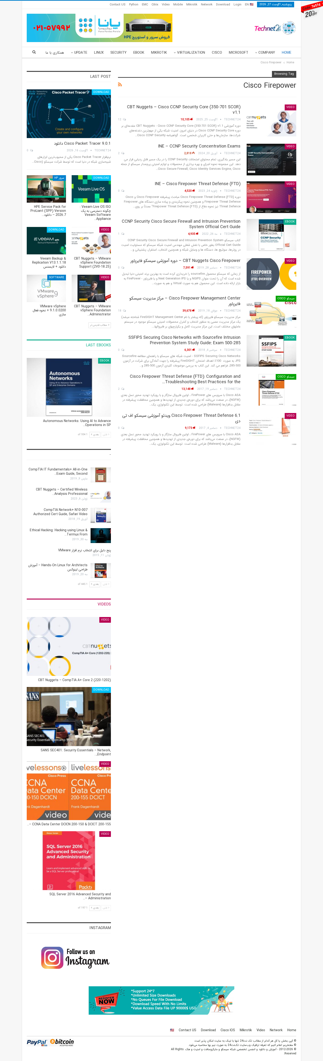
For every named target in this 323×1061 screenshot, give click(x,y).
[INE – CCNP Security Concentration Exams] (271, 159)
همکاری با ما (54, 53)
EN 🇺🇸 (249, 4)
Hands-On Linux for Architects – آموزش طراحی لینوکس (57, 567)
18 (120, 311)
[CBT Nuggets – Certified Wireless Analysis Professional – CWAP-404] (101, 495)
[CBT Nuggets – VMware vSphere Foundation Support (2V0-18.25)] (91, 240)
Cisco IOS (228, 1030)
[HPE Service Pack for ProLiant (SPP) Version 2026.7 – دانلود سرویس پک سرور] (46, 189)
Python (133, 4)
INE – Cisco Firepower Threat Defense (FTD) (197, 184)
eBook (138, 53)
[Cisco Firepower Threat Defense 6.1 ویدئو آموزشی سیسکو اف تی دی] (271, 429)
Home (286, 53)
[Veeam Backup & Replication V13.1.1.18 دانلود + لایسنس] (46, 240)
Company (266, 53)
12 (120, 119)
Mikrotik (191, 4)
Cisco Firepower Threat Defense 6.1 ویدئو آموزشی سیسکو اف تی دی (181, 418)
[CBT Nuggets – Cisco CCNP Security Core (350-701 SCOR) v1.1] (271, 120)
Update (80, 53)
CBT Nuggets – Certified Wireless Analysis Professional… (61, 491)
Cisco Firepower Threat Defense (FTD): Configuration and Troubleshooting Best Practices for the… (185, 379)
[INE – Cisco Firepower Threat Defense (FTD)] (271, 197)
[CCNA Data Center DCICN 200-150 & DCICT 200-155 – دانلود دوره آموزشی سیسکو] (69, 790)
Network (207, 4)
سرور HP (59, 178)
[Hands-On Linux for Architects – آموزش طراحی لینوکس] (101, 570)
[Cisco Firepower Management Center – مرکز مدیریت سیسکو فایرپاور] (271, 311)
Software (56, 277)
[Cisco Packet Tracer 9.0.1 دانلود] (69, 113)
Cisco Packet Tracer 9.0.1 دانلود (82, 143)
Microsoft (238, 53)
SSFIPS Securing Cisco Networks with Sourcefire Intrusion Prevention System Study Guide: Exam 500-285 (184, 340)
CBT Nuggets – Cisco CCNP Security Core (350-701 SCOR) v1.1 (183, 110)
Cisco (217, 53)
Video (166, 4)
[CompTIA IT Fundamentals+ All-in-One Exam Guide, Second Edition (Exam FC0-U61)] (101, 475)
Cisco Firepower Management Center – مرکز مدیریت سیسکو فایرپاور (184, 301)
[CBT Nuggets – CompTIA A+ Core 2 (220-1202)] (69, 646)
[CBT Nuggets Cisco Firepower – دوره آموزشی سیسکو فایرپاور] (271, 274)
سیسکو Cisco (286, 298)
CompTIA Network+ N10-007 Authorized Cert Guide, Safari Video (60, 512)
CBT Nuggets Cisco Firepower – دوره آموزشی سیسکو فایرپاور (185, 260)
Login (237, 4)
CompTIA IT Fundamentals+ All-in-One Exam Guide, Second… (58, 471)
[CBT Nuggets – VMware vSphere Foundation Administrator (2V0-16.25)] (91, 288)
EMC (145, 4)
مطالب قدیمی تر (99, 325)
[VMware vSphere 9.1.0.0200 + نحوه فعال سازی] (46, 288)
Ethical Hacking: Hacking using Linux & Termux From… (58, 532)
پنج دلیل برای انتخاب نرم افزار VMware (84, 550)
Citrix (155, 4)
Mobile (178, 4)
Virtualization (191, 53)
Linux (99, 53)
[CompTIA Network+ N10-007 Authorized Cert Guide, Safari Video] (101, 515)
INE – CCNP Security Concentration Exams (199, 146)
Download (223, 4)
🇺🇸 (172, 1030)
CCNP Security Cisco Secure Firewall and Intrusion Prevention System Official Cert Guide (181, 224)
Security (118, 53)
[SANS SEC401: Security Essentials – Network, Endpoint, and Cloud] (69, 716)
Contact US (118, 4)
